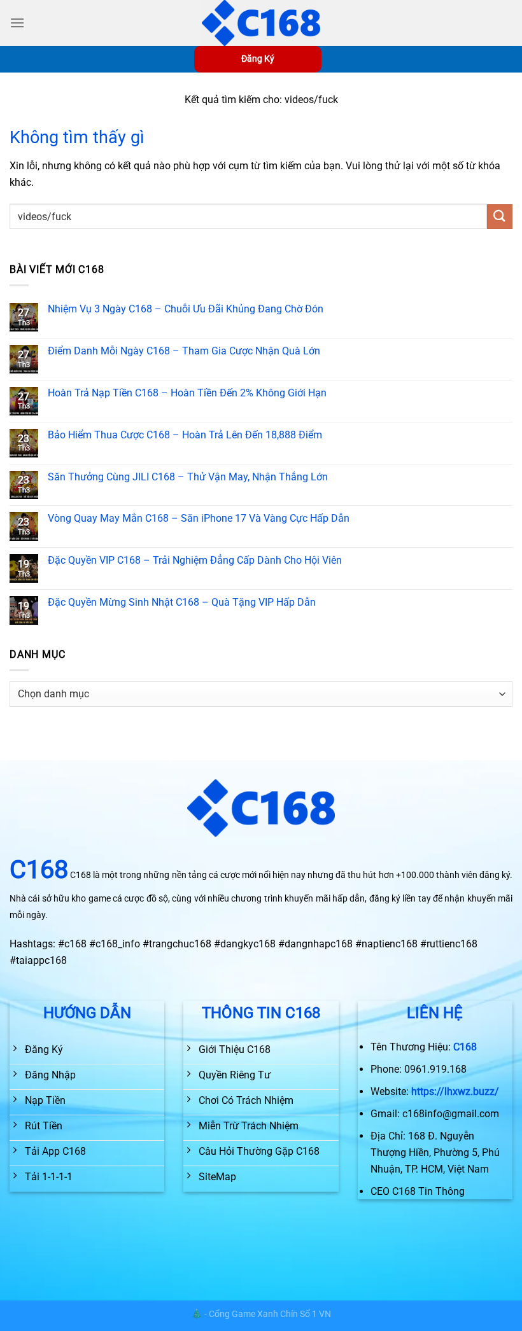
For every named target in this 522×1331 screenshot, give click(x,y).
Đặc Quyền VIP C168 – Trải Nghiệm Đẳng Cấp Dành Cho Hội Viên (195, 560)
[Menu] (17, 22)
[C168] (261, 23)
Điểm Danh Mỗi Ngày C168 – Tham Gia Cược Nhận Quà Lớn (184, 351)
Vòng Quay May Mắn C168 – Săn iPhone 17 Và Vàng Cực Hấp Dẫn (198, 518)
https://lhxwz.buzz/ (455, 1091)
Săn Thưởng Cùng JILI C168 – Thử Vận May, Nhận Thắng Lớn (188, 477)
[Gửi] (499, 216)
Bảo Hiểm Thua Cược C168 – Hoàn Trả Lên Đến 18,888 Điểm (185, 435)
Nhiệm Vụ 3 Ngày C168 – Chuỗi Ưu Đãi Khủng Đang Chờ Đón (185, 309)
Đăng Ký (257, 58)
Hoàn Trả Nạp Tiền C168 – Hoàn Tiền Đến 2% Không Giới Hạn (187, 393)
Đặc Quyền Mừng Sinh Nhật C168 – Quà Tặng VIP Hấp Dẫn (182, 602)
